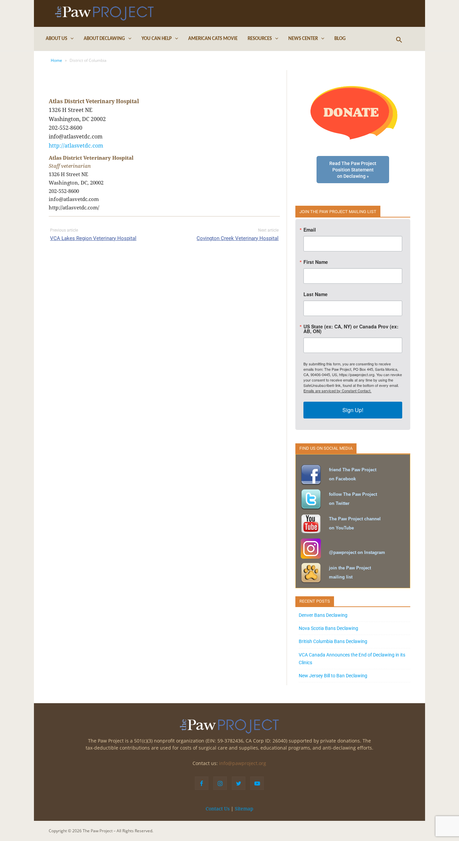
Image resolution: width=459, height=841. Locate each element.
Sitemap (244, 808)
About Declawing (104, 38)
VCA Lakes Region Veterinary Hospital (93, 238)
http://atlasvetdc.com (76, 146)
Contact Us (218, 808)
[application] (70, 39)
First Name (315, 261)
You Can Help (156, 38)
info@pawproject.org (242, 763)
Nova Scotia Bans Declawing (328, 628)
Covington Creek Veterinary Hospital (238, 238)
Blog (340, 38)
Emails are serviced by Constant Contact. (337, 390)
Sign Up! (352, 410)
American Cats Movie (213, 38)
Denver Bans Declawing (323, 615)
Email (309, 229)
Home (56, 60)
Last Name (315, 294)
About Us (56, 38)
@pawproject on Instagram (357, 552)
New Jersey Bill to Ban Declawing (333, 675)
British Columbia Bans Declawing (333, 641)
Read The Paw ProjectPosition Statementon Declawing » (352, 170)
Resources (260, 38)
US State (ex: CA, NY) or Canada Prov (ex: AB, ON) (351, 328)
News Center (303, 38)
